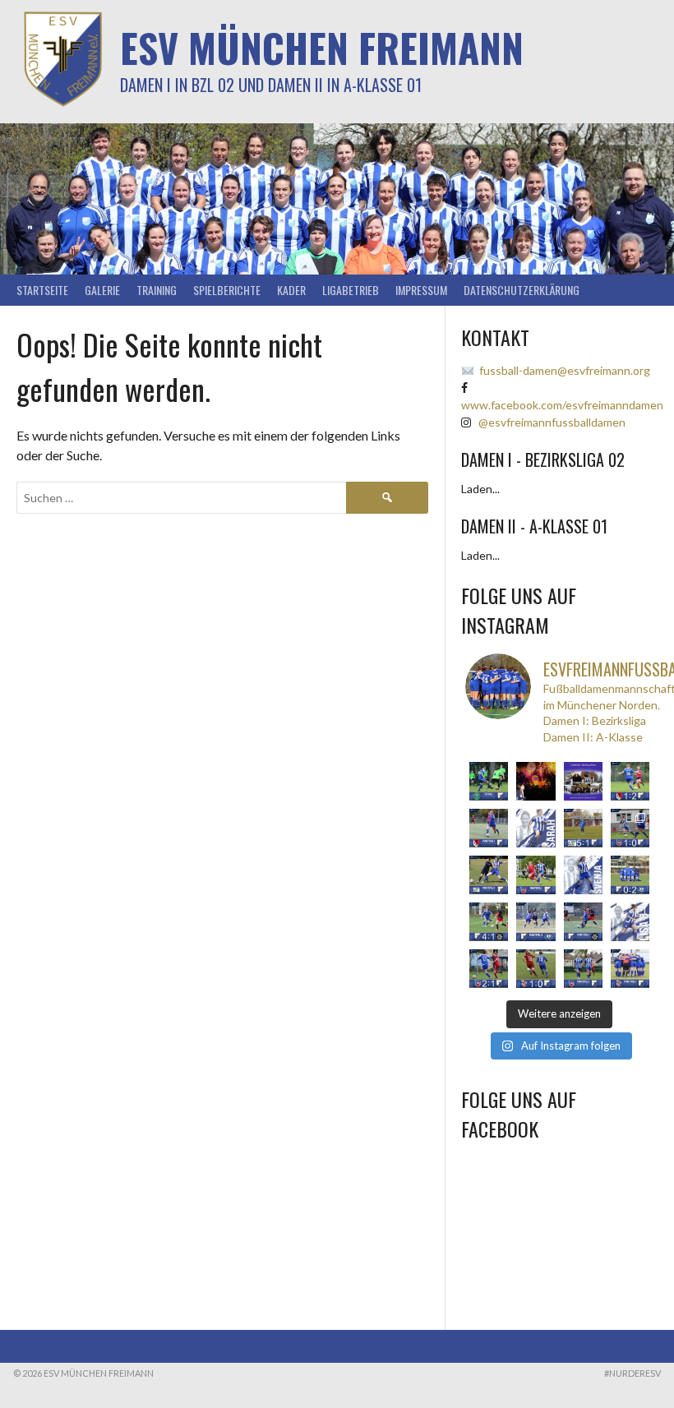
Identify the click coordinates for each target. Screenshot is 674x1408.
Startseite (42, 289)
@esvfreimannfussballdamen (552, 422)
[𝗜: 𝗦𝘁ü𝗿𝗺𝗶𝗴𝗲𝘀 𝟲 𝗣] (488, 922)
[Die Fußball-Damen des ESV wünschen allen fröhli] (583, 781)
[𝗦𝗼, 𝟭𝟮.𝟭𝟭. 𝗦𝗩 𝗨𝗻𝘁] (535, 875)
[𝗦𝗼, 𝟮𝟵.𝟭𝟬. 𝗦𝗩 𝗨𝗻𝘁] (583, 968)
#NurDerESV (632, 1373)
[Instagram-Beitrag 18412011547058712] (488, 781)
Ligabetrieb (350, 289)
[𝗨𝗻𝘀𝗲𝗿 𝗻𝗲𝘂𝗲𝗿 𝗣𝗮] (630, 922)
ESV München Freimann (322, 47)
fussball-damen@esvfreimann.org (564, 370)
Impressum (421, 289)
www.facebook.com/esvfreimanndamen (562, 405)
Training (156, 289)
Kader (291, 289)
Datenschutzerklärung (521, 289)
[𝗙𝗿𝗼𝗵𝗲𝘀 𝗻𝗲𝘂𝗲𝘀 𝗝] (535, 781)
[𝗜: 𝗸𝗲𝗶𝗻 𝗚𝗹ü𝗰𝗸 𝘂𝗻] (535, 968)
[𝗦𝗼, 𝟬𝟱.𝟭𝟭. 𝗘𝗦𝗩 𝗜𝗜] (535, 922)
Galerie (102, 289)
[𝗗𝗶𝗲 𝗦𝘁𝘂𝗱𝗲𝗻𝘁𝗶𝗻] (583, 875)
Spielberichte (227, 289)
